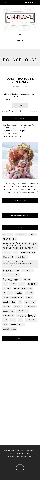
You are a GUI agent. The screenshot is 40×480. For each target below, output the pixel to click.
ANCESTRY (13, 284)
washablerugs (9, 329)
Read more (20, 105)
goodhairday (9, 302)
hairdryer (30, 302)
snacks (5, 324)
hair (20, 302)
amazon (5, 284)
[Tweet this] (13, 111)
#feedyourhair (28, 252)
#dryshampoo (6, 252)
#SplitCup (27, 279)
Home (28, 453)
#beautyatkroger (21, 234)
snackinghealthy (31, 320)
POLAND (5, 320)
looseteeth (8, 311)
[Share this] (9, 111)
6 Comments (34, 111)
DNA (4, 293)
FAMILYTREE (29, 293)
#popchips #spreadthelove (11, 275)
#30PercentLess (7, 234)
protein (12, 320)
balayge (21, 284)
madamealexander (23, 311)
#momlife (11, 270)
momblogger (8, 315)
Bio (11, 453)
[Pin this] (20, 111)
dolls (10, 293)
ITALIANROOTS (18, 306)
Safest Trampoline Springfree (20, 80)
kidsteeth (30, 306)
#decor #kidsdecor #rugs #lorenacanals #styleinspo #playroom (19, 245)
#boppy (32, 234)
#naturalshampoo (27, 270)
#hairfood (21, 257)
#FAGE (15, 252)
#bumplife (9, 238)
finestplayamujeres (13, 297)
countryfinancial (23, 288)
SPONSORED (16, 324)
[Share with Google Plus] (17, 111)
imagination (6, 306)
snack (20, 320)
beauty (32, 283)
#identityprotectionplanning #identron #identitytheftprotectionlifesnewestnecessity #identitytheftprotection (17, 264)
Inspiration (19, 453)
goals (29, 297)
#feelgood (8, 257)
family (18, 293)
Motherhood (26, 315)
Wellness (30, 450)
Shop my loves (9, 450)
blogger (7, 288)
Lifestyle (20, 74)
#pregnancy (12, 279)
